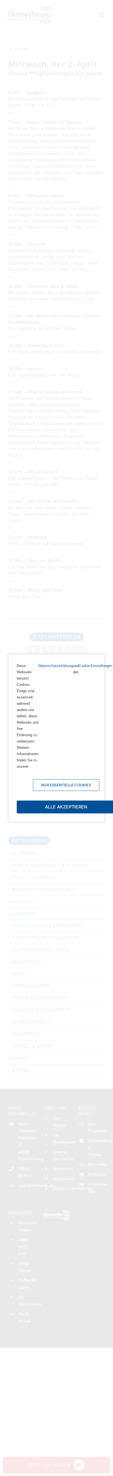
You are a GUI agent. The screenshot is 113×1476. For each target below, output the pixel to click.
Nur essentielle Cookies (66, 785)
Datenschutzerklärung (55, 666)
